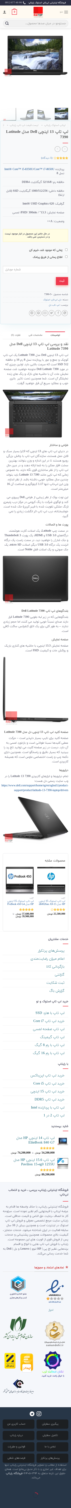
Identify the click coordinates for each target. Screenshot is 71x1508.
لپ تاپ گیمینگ (53, 1037)
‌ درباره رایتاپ (17, 1435)
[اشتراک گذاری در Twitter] (52, 313)
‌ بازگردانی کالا (56, 966)
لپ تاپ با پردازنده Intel (48, 1107)
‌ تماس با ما (51, 1446)
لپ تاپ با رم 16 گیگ (49, 1053)
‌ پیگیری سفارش (50, 1424)
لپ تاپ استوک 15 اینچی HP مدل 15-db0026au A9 (52, 903)
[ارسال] (7, 23)
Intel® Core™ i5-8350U (18, 169)
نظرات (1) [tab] (15, 335)
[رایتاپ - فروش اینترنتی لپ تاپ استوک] (38, 11)
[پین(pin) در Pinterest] (39, 313)
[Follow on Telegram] (32, 1414)
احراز (50, 1310)
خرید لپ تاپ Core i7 (49, 1021)
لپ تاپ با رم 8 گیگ (50, 1045)
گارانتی (60, 974)
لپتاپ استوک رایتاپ (55, 125)
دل (60, 299)
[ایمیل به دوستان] (45, 313)
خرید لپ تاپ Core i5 (49, 1083)
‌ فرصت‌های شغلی (16, 1458)
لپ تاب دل (54, 305)
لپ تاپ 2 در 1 (55, 1115)
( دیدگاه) (46, 158)
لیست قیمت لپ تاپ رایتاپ (24, 125)
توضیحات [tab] (55, 335)
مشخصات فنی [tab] (35, 335)
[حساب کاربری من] (4, 12)
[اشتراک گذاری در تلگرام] (32, 313)
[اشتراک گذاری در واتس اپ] (65, 313)
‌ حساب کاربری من (16, 1424)
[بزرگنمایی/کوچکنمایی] (56, 1486)
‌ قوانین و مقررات (17, 1446)
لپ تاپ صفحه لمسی (49, 1029)
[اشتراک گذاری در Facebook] (58, 313)
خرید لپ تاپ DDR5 (50, 1099)
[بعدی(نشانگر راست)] (56, 1501)
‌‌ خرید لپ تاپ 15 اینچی (48, 1091)
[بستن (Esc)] (67, 1486)
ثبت (61, 281)
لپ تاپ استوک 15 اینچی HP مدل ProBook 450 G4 (20, 903)
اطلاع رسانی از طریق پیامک (48, 257)
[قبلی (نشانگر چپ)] (67, 1501)
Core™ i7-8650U (44, 169)
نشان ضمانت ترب (53, 1372)
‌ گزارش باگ (57, 990)
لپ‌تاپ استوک (50, 299)
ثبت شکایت (56, 982)
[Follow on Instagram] (39, 1414)
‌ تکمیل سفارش (51, 1435)
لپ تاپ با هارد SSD (51, 1013)
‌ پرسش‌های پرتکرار (52, 950)
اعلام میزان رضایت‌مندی (48, 958)
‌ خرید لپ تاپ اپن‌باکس (48, 1075)
